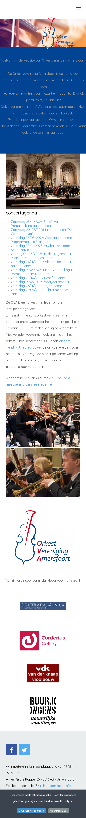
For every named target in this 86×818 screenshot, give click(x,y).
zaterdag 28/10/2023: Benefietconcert (39, 278)
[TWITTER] (24, 749)
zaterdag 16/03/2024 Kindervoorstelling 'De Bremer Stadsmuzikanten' (43, 272)
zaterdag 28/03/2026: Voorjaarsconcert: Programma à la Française (41, 240)
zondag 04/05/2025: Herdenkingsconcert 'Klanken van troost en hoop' (42, 256)
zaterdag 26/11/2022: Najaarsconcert (39, 286)
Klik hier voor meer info (54, 786)
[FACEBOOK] (11, 749)
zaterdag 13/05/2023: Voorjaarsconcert (41, 282)
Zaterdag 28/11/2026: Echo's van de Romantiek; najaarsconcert (37, 224)
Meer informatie (59, 810)
